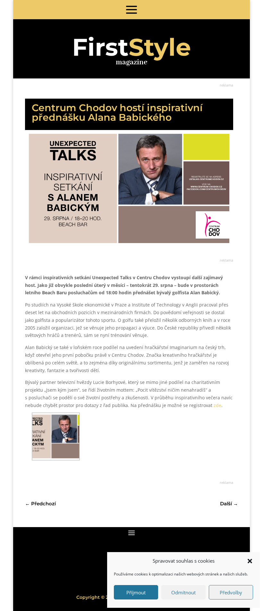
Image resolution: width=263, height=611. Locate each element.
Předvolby (231, 592)
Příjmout (136, 592)
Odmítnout (183, 592)
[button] (250, 561)
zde (217, 405)
